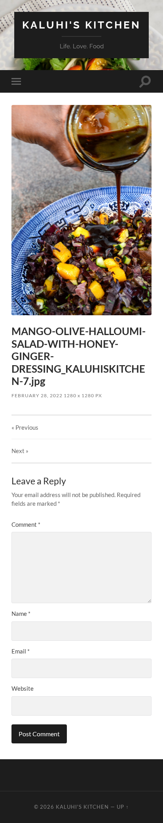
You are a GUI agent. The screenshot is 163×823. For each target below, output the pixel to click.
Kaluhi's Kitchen (81, 25)
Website (22, 688)
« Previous (24, 427)
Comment (25, 524)
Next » (19, 450)
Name (20, 613)
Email (20, 651)
